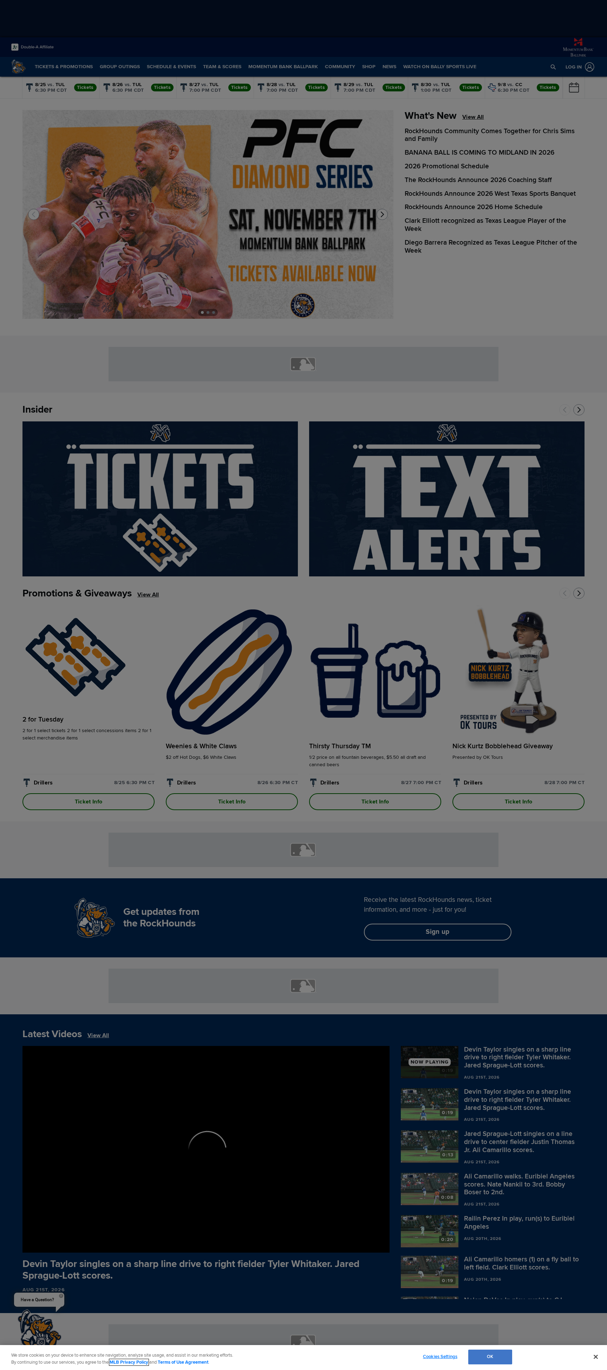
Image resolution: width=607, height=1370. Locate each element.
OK (490, 1356)
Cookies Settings (440, 1356)
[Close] (595, 1356)
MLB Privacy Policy (129, 1362)
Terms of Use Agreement (183, 1362)
